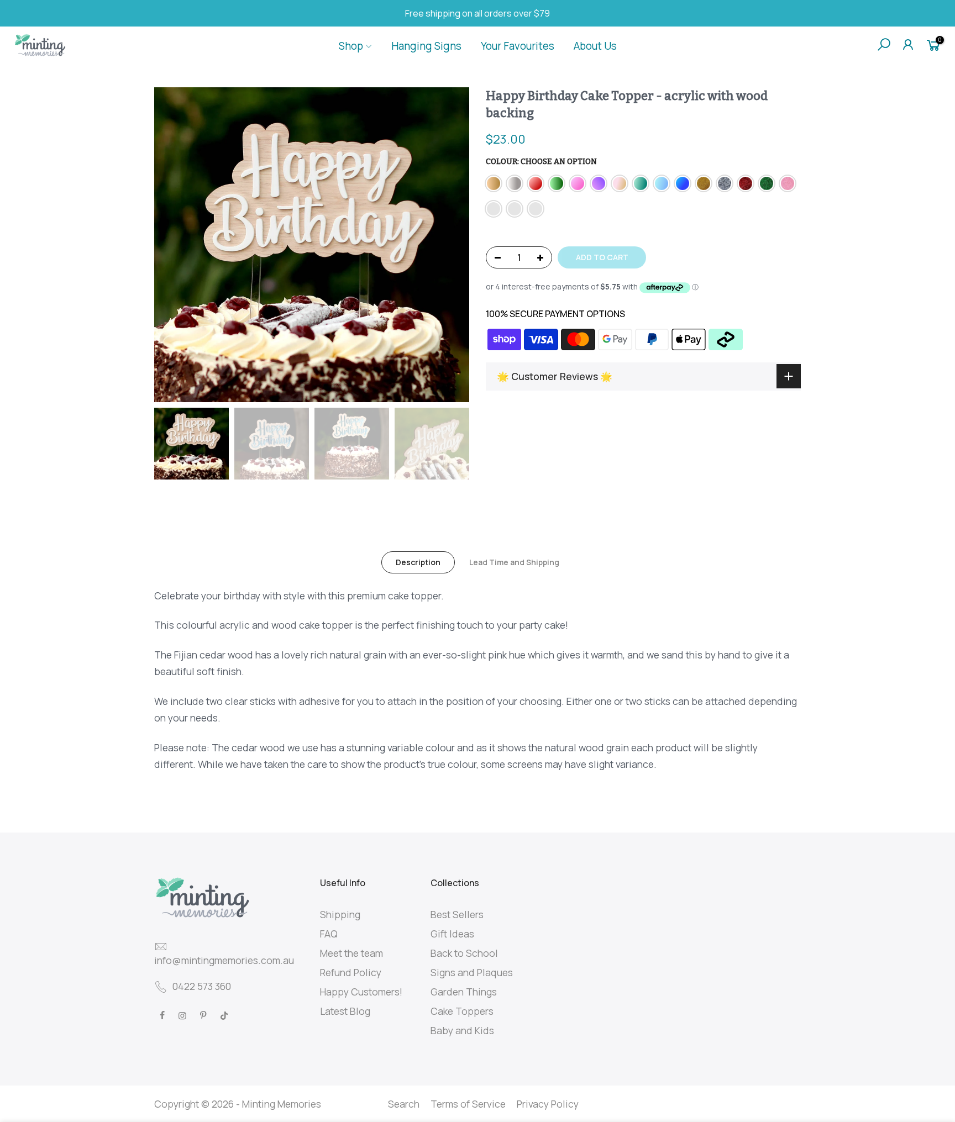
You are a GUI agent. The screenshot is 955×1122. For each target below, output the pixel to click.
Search (403, 1103)
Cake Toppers (462, 1011)
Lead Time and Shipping (514, 562)
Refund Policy (350, 972)
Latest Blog (345, 1011)
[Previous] (173, 244)
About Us (595, 46)
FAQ (329, 933)
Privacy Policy (548, 1103)
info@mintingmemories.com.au (224, 960)
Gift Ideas (452, 933)
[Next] (450, 244)
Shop (351, 46)
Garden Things (464, 991)
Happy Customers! (361, 991)
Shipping (340, 914)
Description (418, 562)
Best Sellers (457, 914)
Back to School (464, 953)
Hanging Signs (426, 46)
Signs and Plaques (472, 972)
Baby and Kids (462, 1030)
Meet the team (351, 953)
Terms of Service (468, 1103)
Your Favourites (517, 46)
